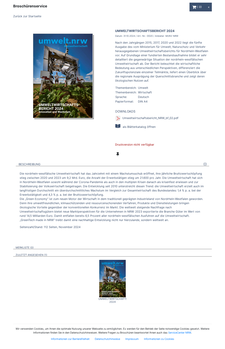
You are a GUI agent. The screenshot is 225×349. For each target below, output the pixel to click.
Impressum (132, 338)
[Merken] (117, 154)
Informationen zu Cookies (159, 338)
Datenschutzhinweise (107, 338)
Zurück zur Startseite (27, 16)
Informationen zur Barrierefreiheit (70, 338)
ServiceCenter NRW (179, 332)
